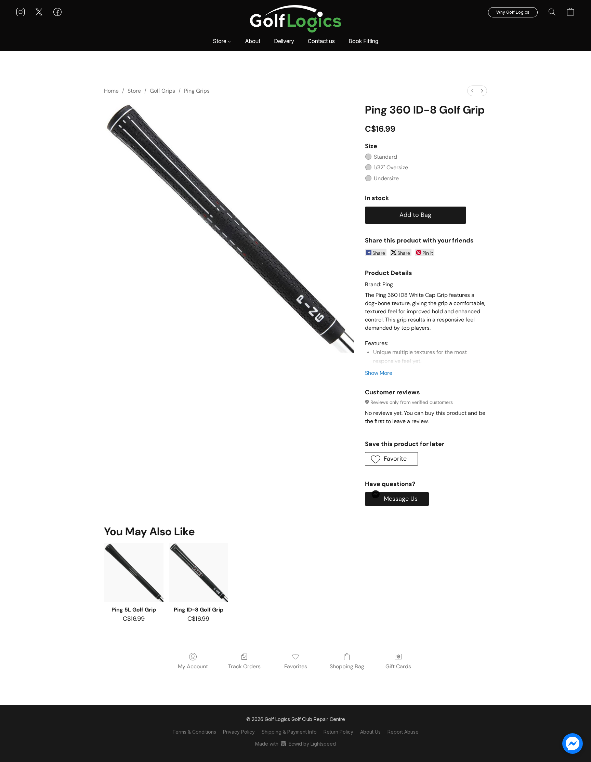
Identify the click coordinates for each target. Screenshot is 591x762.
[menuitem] (472, 91)
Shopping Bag (347, 666)
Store (220, 41)
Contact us (321, 41)
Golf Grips (162, 90)
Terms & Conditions (194, 732)
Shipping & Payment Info (289, 732)
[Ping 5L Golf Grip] (133, 572)
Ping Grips (197, 90)
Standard (385, 156)
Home (111, 90)
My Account (193, 666)
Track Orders (244, 666)
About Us (370, 732)
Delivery (284, 41)
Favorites (295, 666)
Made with (295, 744)
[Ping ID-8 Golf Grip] (198, 572)
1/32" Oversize (391, 167)
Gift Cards (398, 666)
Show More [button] (378, 373)
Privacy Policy (239, 732)
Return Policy (338, 732)
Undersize (386, 178)
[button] (295, 18)
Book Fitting (363, 41)
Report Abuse (403, 732)
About (252, 41)
